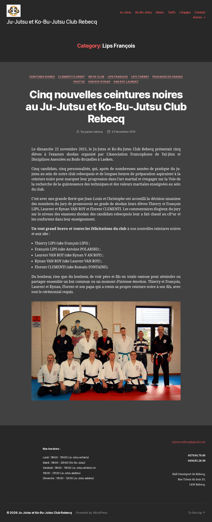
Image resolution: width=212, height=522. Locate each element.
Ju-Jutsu (125, 12)
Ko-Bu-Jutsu (143, 12)
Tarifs (171, 12)
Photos (79, 81)
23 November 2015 (123, 131)
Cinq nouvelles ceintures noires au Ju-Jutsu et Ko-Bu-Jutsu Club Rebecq (106, 106)
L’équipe (185, 12)
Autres (197, 17)
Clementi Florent (71, 76)
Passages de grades (167, 76)
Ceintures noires (42, 76)
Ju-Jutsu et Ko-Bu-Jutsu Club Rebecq (45, 512)
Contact (200, 12)
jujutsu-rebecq (93, 131)
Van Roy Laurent (126, 81)
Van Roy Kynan (99, 81)
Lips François (118, 76)
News (160, 12)
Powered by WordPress (91, 512)
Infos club (96, 76)
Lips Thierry (140, 76)
